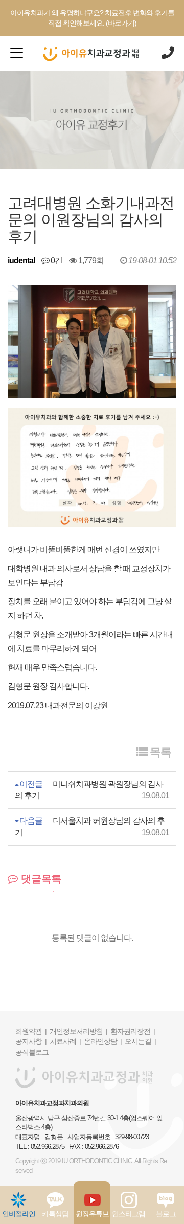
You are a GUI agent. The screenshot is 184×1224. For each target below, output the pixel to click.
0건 (55, 260)
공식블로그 (32, 1052)
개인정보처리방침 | (78, 1031)
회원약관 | (31, 1031)
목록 (159, 752)
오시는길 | (140, 1041)
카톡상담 (55, 1214)
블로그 (166, 1214)
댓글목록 (40, 878)
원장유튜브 (92, 1214)
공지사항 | (31, 1041)
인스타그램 (128, 1214)
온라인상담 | (103, 1041)
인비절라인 (18, 1214)
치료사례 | (65, 1041)
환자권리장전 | (132, 1031)
